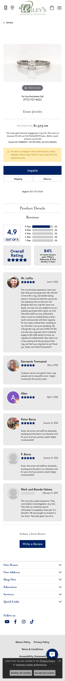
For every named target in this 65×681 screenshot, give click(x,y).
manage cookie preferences (31, 664)
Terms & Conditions (32, 649)
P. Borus (26, 454)
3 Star (28, 233)
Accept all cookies (44, 672)
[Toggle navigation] (59, 8)
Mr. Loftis (27, 278)
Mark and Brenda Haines (36, 489)
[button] (52, 7)
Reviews (32, 217)
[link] (5, 7)
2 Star (28, 237)
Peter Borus (28, 419)
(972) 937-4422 (32, 99)
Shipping (18, 179)
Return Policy (23, 642)
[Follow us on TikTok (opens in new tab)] (31, 621)
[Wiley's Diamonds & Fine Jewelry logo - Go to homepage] (32, 8)
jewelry (9, 22)
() (56, 226)
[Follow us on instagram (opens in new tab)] (23, 621)
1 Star (28, 240)
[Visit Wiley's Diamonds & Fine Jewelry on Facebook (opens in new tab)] (15, 621)
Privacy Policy (41, 642)
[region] (32, 63)
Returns (47, 179)
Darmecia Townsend (33, 361)
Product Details (32, 208)
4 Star (28, 230)
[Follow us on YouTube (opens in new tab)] (6, 621)
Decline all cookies (21, 672)
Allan (24, 393)
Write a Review (33, 544)
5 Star (28, 226)
